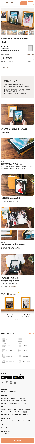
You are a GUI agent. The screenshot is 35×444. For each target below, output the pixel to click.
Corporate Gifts (16, 421)
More (17, 325)
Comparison (30, 54)
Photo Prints (15, 400)
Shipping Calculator (15, 403)
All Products (4, 398)
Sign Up (23, 3)
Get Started (17, 440)
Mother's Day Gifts (15, 412)
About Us (4, 427)
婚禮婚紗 (3, 409)
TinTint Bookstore (6, 434)
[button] (9, 303)
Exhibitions (12, 391)
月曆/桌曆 (22, 398)
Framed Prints (5, 400)
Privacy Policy (27, 421)
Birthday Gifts (12, 409)
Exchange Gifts (16, 414)
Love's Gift (4, 412)
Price (24, 403)
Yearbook (26, 414)
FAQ (2, 421)
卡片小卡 (23, 400)
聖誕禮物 (25, 412)
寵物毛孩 (27, 409)
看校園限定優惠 (13, 286)
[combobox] (17, 58)
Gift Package (8, 67)
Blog (10, 427)
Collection (4, 391)
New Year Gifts (5, 414)
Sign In (31, 3)
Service (8, 421)
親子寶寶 (21, 409)
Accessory (4, 403)
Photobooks (14, 398)
